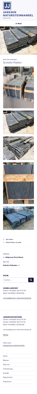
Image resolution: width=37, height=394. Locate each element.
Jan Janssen (12, 59)
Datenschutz (7, 377)
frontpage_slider (13, 242)
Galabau (9, 239)
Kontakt (6, 373)
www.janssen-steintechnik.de (14, 345)
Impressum (7, 382)
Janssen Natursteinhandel (18, 14)
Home (5, 335)
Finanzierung (8, 369)
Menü (20, 23)
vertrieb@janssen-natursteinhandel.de (17, 298)
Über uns (6, 365)
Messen (6, 360)
